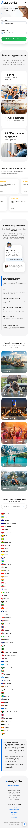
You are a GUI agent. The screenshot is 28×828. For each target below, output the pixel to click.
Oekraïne (6, 708)
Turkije (6, 702)
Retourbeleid (14, 817)
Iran (5, 586)
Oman (6, 646)
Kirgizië (6, 608)
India (5, 580)
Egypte (6, 567)
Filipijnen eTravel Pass (10, 655)
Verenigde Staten (8, 23)
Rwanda (6, 664)
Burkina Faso (7, 542)
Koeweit (6, 605)
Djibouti (6, 561)
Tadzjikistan (7, 693)
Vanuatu (6, 724)
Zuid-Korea (7, 680)
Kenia (5, 602)
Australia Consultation (10, 523)
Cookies (14, 814)
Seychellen (7, 671)
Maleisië (6, 620)
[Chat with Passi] (24, 824)
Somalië (6, 677)
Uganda (6, 705)
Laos (5, 611)
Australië (6, 520)
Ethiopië (6, 570)
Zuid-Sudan (7, 683)
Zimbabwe (7, 734)
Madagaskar (7, 617)
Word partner (14, 807)
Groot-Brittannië (8, 715)
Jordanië (6, 598)
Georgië (6, 573)
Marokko (6, 630)
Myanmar (6, 636)
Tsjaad (6, 551)
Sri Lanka (6, 686)
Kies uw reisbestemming (10, 33)
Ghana (6, 576)
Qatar (5, 658)
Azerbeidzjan (7, 526)
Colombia (7, 554)
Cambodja (7, 545)
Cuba (5, 558)
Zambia (6, 730)
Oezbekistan (7, 721)
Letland (6, 614)
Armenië (6, 514)
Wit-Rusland (7, 532)
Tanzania (6, 696)
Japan (5, 595)
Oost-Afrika (7, 564)
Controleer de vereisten (13, 39)
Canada (6, 548)
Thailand (6, 699)
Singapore (7, 674)
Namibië (6, 639)
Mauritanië (7, 624)
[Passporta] (9, 2)
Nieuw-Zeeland (8, 642)
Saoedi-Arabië (8, 668)
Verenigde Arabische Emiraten (12, 712)
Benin (5, 536)
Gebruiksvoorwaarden (14, 809)
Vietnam (6, 727)
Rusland (6, 661)
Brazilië (6, 539)
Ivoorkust (6, 592)
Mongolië (6, 627)
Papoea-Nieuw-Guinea (10, 652)
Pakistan (6, 649)
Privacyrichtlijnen (14, 812)
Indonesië (7, 583)
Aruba (5, 517)
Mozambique (7, 633)
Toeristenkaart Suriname (10, 690)
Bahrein (6, 529)
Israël (5, 589)
